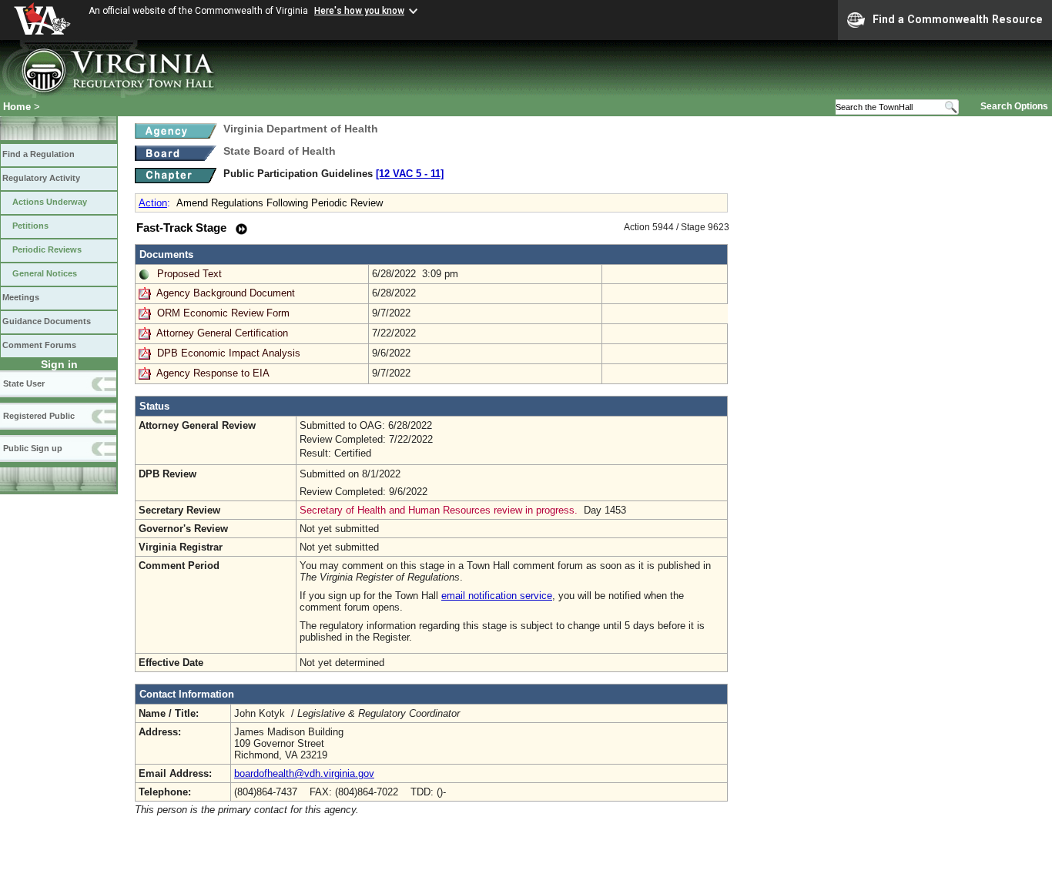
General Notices (44, 273)
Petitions (30, 225)
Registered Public (39, 415)
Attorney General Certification (222, 333)
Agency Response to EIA (213, 373)
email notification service (496, 595)
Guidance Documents (46, 321)
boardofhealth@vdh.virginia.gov (304, 773)
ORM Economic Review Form (223, 313)
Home (17, 106)
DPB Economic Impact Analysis (228, 353)
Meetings (20, 297)
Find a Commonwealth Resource (958, 19)
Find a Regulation (38, 154)
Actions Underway (49, 201)
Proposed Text (189, 274)
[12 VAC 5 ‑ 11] (410, 173)
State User (24, 383)
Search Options (1014, 106)
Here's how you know (359, 10)
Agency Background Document (225, 293)
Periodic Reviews (47, 249)
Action (153, 203)
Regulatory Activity (41, 177)
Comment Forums (39, 345)
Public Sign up (32, 448)
